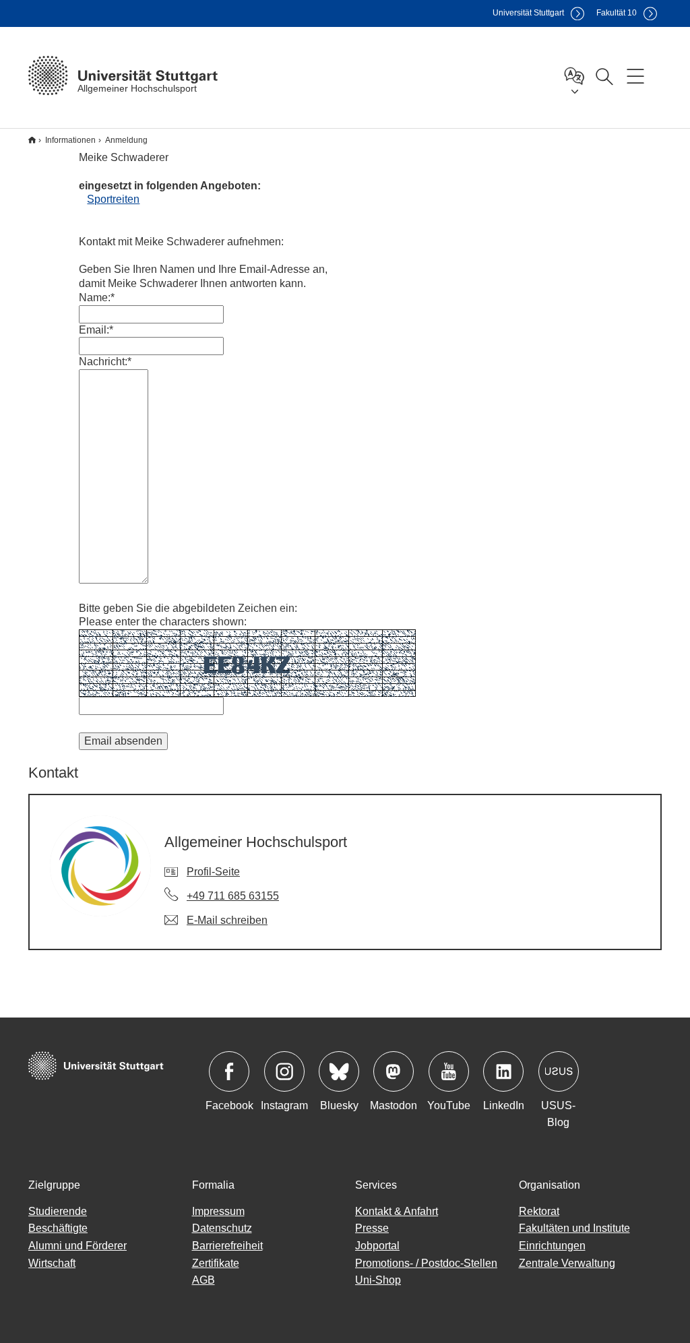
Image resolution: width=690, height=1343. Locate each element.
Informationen (70, 140)
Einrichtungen (552, 1245)
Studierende (57, 1211)
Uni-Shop (378, 1280)
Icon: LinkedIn (503, 1071)
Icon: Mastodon (393, 1071)
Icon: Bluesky (339, 1071)
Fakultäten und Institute (574, 1228)
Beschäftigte (58, 1228)
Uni (528, 13)
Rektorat (539, 1211)
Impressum (218, 1211)
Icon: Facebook (229, 1071)
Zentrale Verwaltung (567, 1263)
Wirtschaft (51, 1263)
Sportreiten (113, 199)
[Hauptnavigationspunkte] (635, 75)
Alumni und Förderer (77, 1245)
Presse (372, 1228)
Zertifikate (215, 1263)
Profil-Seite (213, 871)
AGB (203, 1280)
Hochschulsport (32, 140)
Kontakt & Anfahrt (396, 1211)
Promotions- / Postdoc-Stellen (426, 1263)
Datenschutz (222, 1228)
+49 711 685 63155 (233, 896)
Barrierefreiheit (227, 1245)
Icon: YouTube (449, 1071)
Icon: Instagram (284, 1071)
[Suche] (604, 75)
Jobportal (377, 1245)
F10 (616, 13)
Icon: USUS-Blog (558, 1071)
